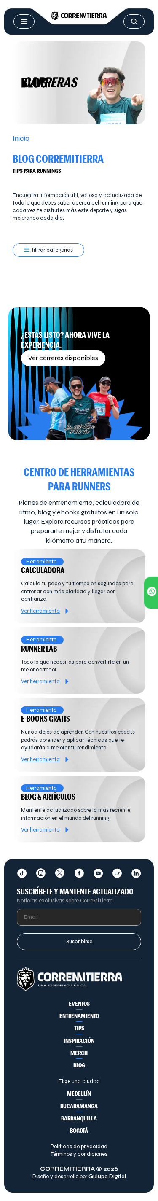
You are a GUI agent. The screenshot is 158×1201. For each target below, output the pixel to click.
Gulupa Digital (107, 1176)
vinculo (79, 586)
